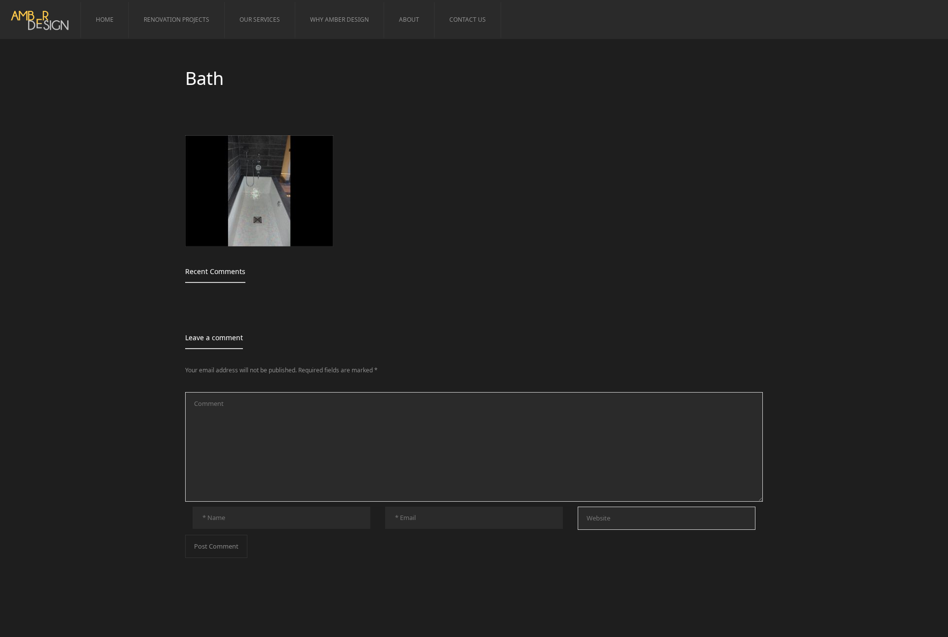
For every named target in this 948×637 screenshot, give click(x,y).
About (409, 19)
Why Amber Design (339, 19)
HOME (105, 19)
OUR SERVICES (259, 19)
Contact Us (467, 19)
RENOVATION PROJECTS (176, 19)
